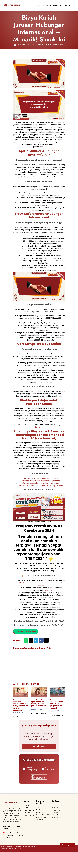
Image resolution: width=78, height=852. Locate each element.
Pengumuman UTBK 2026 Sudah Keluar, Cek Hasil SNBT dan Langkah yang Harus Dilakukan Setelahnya (20, 705)
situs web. (49, 590)
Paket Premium (54, 5)
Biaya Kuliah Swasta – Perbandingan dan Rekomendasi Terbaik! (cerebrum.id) (39, 434)
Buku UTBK (63, 5)
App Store (36, 583)
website (41, 585)
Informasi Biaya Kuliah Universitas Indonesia (41, 478)
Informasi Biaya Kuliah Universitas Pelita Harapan (41, 483)
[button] (26, 640)
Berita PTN (44, 5)
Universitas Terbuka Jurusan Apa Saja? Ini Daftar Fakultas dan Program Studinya (56, 704)
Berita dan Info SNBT (56, 45)
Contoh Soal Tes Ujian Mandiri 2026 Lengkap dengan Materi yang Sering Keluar (38, 703)
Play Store (23, 583)
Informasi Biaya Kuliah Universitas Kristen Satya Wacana (41, 485)
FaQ (70, 5)
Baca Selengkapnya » (20, 717)
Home (37, 5)
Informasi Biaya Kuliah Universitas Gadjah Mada (41, 481)
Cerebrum (39, 427)
